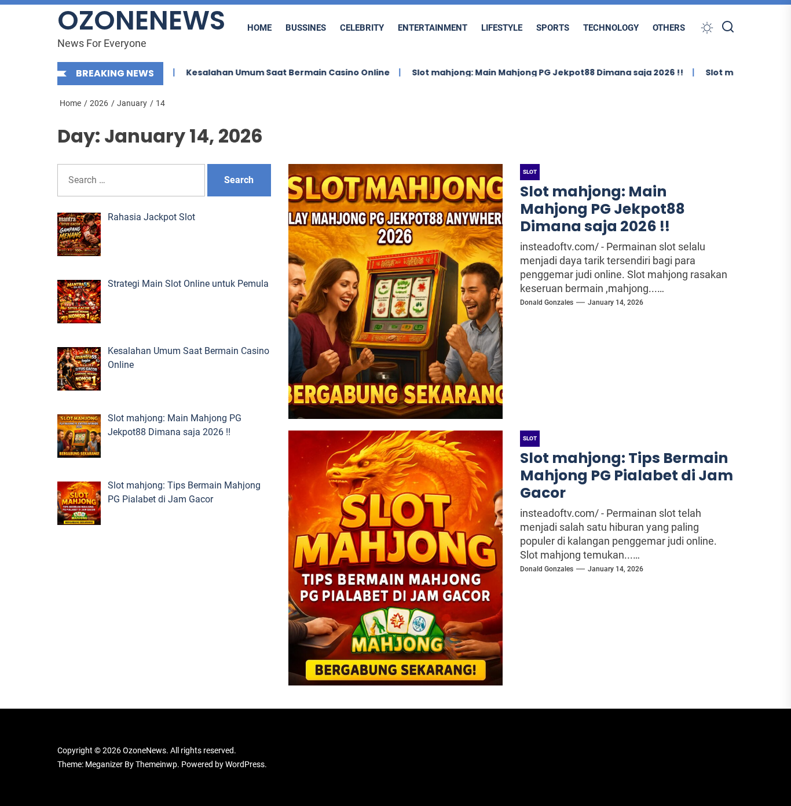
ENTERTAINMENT (432, 28)
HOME (259, 28)
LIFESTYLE (501, 28)
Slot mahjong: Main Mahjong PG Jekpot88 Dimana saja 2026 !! (529, 72)
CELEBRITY (362, 28)
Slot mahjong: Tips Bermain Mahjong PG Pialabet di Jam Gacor (626, 475)
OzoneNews (141, 21)
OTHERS (669, 28)
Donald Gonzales (546, 302)
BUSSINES (305, 28)
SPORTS (552, 28)
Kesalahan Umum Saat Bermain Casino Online (269, 72)
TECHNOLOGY (611, 28)
